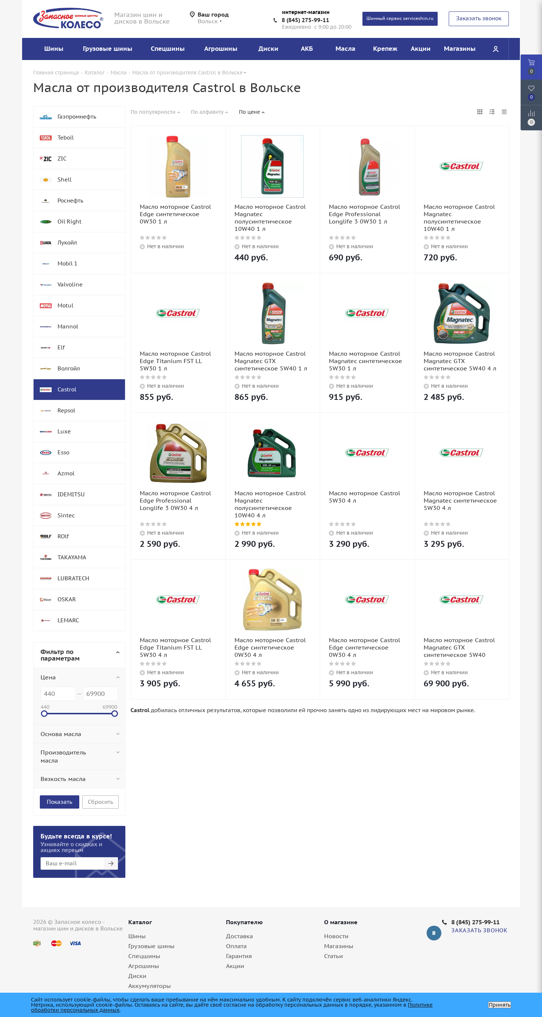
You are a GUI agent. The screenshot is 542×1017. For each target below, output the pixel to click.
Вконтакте (434, 933)
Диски (137, 975)
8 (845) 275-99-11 (305, 20)
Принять (499, 1005)
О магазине (341, 922)
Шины (137, 936)
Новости (336, 936)
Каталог (140, 922)
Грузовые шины (151, 946)
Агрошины (143, 966)
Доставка (239, 936)
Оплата (236, 946)
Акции (235, 966)
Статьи (333, 956)
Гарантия (239, 956)
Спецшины (144, 956)
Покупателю (244, 922)
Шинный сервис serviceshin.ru (400, 18)
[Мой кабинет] (495, 49)
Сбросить (100, 801)
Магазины (338, 946)
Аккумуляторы (149, 985)
